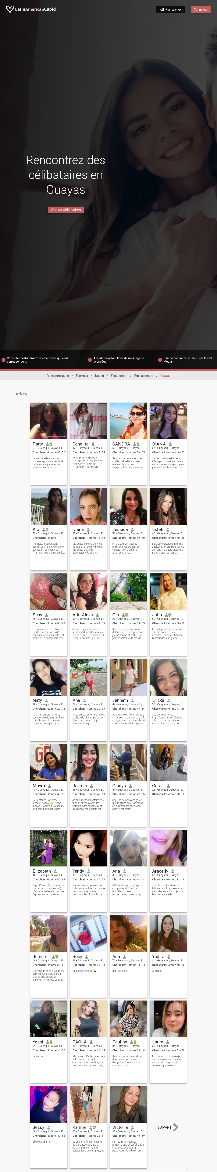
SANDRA (121, 444)
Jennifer (41, 956)
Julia (157, 614)
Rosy (77, 956)
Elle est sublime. (42, 1141)
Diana (78, 529)
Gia (115, 614)
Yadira (158, 956)
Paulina (119, 1042)
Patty (38, 444)
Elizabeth (42, 871)
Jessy (38, 1127)
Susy (37, 614)
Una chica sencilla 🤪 (84, 970)
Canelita (80, 444)
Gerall (158, 785)
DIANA (159, 444)
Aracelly (160, 871)
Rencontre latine (58, 375)
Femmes (82, 375)
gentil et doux (120, 970)
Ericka (158, 700)
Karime (79, 1127)
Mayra (39, 785)
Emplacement (143, 375)
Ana (76, 700)
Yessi (38, 1042)
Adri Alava (82, 614)
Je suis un (38, 1056)
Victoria (120, 1127)
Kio (36, 529)
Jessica (120, 529)
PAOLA (79, 1042)
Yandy (78, 871)
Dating (99, 375)
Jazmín (79, 785)
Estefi (157, 529)
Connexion (201, 9)
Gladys (119, 785)
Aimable (156, 970)
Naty (37, 700)
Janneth (120, 700)
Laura (157, 1042)
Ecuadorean (119, 375)
